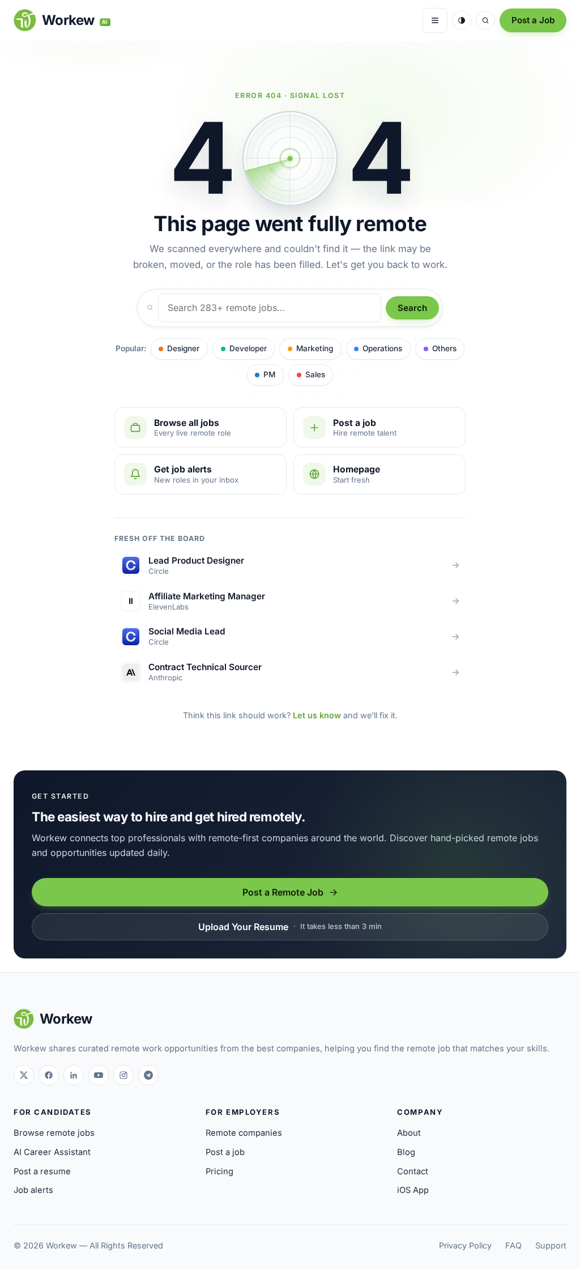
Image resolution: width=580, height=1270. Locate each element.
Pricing (219, 1171)
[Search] (485, 20)
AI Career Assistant (52, 1152)
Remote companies (244, 1133)
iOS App (413, 1190)
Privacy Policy (465, 1245)
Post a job (225, 1152)
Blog (406, 1152)
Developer (248, 348)
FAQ (513, 1245)
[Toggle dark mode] (461, 20)
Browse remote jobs (54, 1133)
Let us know (317, 715)
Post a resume (42, 1171)
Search (412, 307)
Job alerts (33, 1190)
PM (269, 374)
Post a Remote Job (282, 892)
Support (550, 1245)
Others (444, 348)
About (409, 1133)
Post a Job (533, 20)
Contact (412, 1171)
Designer (183, 348)
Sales (315, 374)
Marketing (314, 348)
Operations (382, 348)
